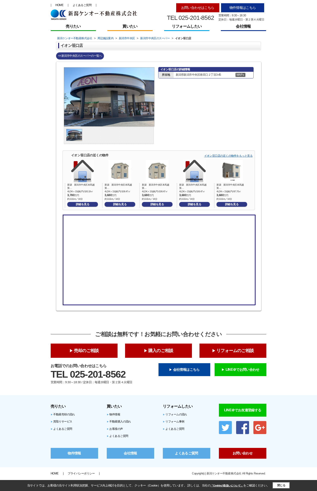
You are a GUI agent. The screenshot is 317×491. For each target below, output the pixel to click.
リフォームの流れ (175, 414)
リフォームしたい (187, 26)
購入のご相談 (160, 350)
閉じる (281, 485)
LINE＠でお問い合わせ (242, 369)
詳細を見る (82, 204)
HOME (59, 5)
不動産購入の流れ (119, 421)
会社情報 (243, 26)
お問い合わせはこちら (197, 7)
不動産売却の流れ (63, 414)
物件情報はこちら (242, 7)
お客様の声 (115, 428)
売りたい (73, 26)
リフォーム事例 (173, 421)
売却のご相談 (86, 350)
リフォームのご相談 (235, 350)
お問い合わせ (243, 453)
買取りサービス (61, 421)
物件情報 (113, 414)
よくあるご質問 (82, 5)
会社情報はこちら (186, 369)
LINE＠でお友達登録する (242, 410)
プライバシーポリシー (81, 473)
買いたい (129, 26)
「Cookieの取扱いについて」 (226, 485)
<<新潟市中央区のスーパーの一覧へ (80, 55)
